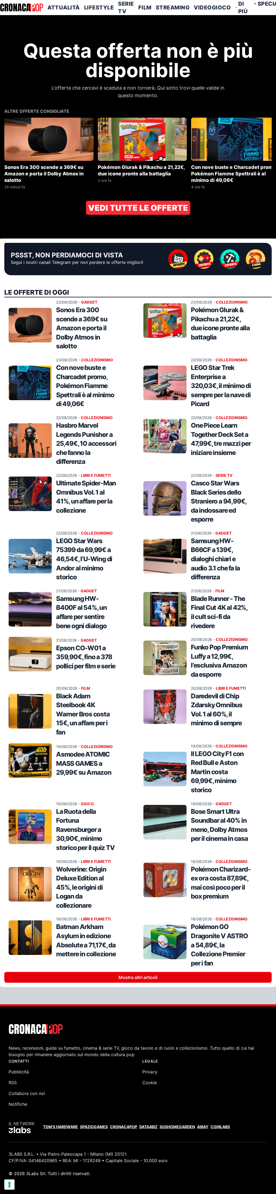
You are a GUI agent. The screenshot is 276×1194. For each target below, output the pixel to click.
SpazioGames (94, 1126)
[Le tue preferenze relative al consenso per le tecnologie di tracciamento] (9, 1184)
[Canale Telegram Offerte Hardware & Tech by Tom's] (178, 259)
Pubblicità (19, 1071)
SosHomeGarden (177, 1126)
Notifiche (18, 1104)
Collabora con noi (27, 1093)
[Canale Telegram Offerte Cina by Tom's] (255, 259)
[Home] (21, 7)
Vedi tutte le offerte (138, 208)
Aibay (202, 1126)
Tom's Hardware (60, 1126)
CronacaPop (123, 1126)
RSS (13, 1082)
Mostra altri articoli (138, 977)
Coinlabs (220, 1126)
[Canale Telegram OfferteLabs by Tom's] (229, 259)
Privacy (149, 1071)
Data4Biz (148, 1126)
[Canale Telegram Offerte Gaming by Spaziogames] (203, 259)
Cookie (149, 1082)
